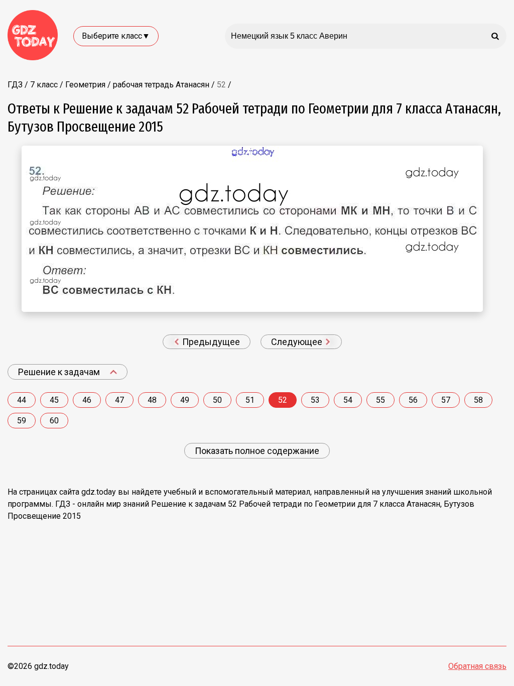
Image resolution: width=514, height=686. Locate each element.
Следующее (297, 341)
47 (119, 400)
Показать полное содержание (257, 450)
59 (21, 420)
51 (249, 400)
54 (347, 400)
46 (86, 400)
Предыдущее (210, 341)
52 (282, 400)
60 (54, 420)
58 (478, 400)
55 (380, 400)
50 (217, 400)
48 (152, 400)
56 (413, 400)
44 (21, 400)
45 (54, 400)
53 (315, 400)
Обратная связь (477, 666)
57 (445, 400)
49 (184, 400)
